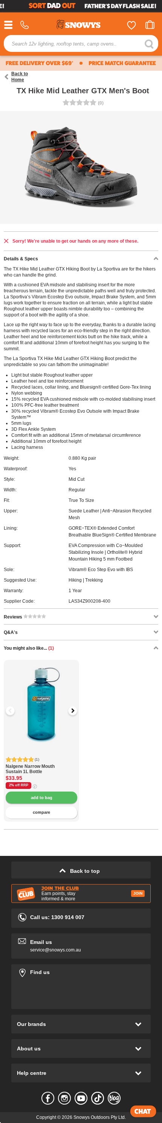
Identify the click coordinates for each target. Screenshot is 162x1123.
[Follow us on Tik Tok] (97, 1098)
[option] (41, 697)
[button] (15, 710)
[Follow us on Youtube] (81, 1098)
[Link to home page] (81, 25)
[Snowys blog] (114, 1098)
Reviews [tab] (13, 617)
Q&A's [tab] (11, 632)
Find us (81, 970)
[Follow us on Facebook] (47, 1098)
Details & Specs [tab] (21, 258)
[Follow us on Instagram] (64, 1098)
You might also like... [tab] (29, 648)
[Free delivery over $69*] (38, 63)
